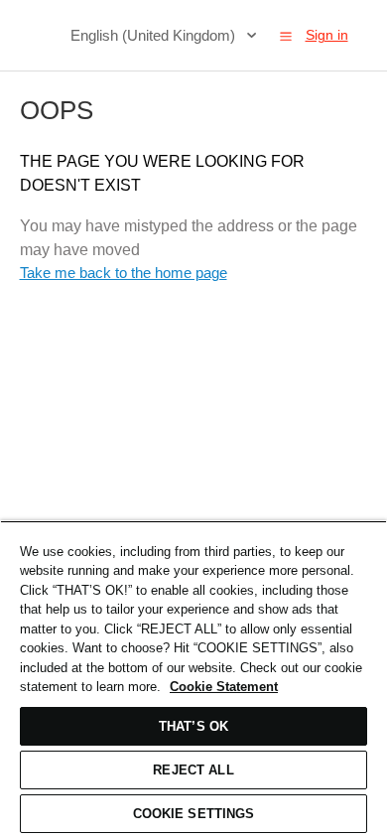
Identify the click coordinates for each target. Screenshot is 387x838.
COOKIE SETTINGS (194, 813)
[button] (286, 36)
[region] (193, 679)
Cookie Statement (224, 686)
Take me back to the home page (123, 272)
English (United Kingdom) (154, 35)
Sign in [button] (327, 35)
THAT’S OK (193, 726)
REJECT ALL (193, 770)
